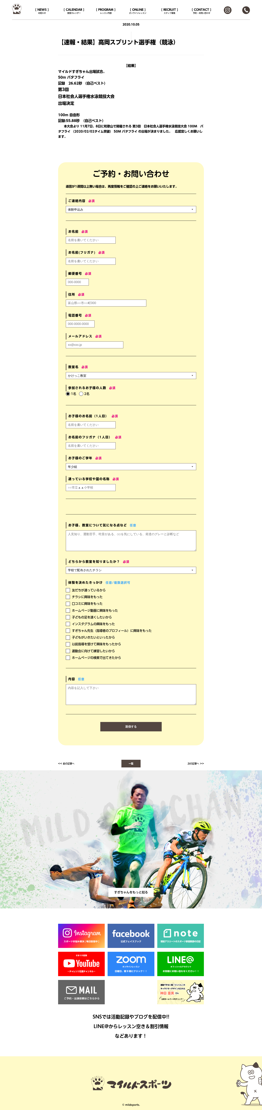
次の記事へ (193, 763)
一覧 (131, 763)
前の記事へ (68, 763)
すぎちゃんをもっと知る (131, 892)
